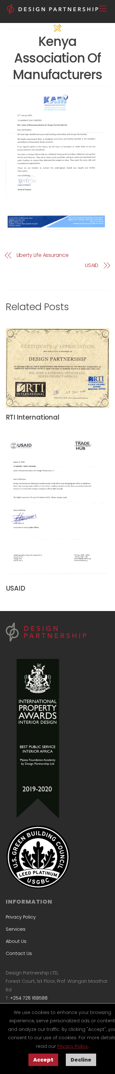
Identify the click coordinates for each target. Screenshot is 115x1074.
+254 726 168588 (29, 998)
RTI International (32, 417)
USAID (91, 265)
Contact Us (19, 953)
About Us (16, 941)
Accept (43, 1059)
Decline (81, 1059)
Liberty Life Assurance (43, 255)
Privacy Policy (72, 1046)
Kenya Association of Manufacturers (57, 58)
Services (16, 929)
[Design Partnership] (54, 11)
